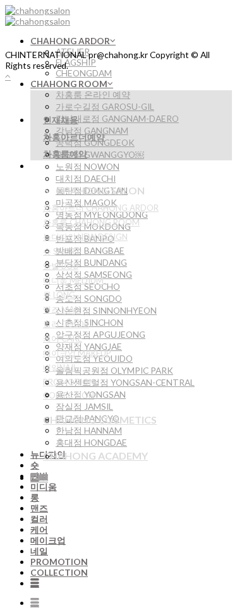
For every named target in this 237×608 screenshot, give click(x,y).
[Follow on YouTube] (43, 477)
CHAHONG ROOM (68, 83)
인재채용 (60, 119)
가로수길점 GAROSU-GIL (105, 106)
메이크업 (48, 540)
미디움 (43, 486)
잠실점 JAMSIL (84, 406)
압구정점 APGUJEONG (100, 334)
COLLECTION (59, 572)
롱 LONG (59, 295)
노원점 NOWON (87, 166)
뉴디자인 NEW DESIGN (85, 237)
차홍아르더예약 (74, 136)
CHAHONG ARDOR (70, 40)
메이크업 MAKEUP (77, 353)
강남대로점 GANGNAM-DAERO (117, 118)
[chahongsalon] (37, 16)
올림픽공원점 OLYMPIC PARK (114, 370)
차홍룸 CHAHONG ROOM (91, 222)
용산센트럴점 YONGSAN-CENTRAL (125, 382)
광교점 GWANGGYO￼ (100, 154)
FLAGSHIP (76, 62)
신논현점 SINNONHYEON (106, 310)
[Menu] (34, 583)
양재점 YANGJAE (89, 346)
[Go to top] (8, 76)
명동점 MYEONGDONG (102, 214)
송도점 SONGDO (89, 298)
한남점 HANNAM (89, 430)
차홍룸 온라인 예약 (93, 94)
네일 (39, 550)
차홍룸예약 (65, 153)
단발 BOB (60, 266)
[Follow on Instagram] (34, 477)
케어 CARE (62, 338)
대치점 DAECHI (86, 178)
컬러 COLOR (66, 324)
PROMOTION (59, 561)
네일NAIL (60, 367)
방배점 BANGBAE (90, 250)
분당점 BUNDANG (91, 262)
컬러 (39, 518)
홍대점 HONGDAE (91, 442)
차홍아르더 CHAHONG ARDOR (101, 208)
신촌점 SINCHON (89, 322)
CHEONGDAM (84, 73)
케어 (39, 529)
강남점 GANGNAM (92, 130)
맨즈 (39, 508)
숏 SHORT (62, 251)
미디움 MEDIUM (73, 280)
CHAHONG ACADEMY (95, 456)
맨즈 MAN (61, 309)
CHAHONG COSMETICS (100, 420)
